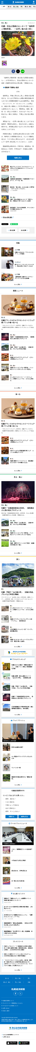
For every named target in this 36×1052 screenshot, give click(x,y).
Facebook (15, 994)
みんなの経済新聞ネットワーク (18, 1028)
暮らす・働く (28, 6)
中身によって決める (12, 805)
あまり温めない (11, 808)
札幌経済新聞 (18, 2)
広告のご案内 (6, 1010)
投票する (11, 816)
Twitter (20, 994)
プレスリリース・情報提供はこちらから (13, 1003)
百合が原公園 (7, 217)
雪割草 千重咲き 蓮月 (12, 87)
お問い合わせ (6, 1008)
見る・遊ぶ (16, 6)
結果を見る (24, 816)
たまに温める (10, 802)
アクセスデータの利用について (10, 1005)
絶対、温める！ (11, 799)
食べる (9, 6)
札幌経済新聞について (8, 1000)
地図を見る (18, 158)
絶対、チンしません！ (13, 811)
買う (22, 6)
